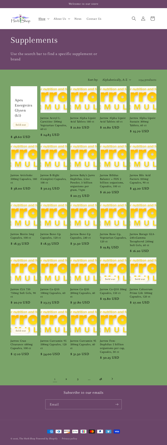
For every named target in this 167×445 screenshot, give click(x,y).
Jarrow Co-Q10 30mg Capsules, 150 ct (113, 291)
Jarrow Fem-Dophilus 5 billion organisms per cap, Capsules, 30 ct (112, 346)
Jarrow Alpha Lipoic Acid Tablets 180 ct (83, 119)
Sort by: (93, 79)
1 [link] (54, 379)
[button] (43, 18)
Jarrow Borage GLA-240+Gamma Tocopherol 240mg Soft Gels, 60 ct (142, 240)
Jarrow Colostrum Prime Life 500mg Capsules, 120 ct (141, 293)
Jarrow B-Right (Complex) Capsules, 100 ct (53, 179)
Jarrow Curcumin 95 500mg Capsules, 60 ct (83, 344)
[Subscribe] (116, 404)
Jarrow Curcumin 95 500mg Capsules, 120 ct (53, 344)
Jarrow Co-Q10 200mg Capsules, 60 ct (82, 293)
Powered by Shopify (47, 438)
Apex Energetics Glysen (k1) (23, 108)
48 (100, 379)
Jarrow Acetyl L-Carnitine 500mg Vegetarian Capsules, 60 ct (53, 123)
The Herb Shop (27, 438)
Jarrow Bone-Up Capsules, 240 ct (80, 236)
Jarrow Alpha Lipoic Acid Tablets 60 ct (113, 119)
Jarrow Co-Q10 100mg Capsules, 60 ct (52, 293)
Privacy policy (69, 438)
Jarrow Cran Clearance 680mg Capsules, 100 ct (22, 344)
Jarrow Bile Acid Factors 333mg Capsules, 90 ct (140, 179)
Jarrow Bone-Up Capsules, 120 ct (50, 236)
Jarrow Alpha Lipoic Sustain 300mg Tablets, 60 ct (143, 121)
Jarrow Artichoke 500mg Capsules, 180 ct (24, 179)
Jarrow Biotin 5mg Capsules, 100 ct (22, 236)
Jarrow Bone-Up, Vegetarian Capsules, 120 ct (113, 238)
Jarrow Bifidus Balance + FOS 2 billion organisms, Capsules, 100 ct (112, 181)
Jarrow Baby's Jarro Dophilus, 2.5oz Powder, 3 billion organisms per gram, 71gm (82, 182)
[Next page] (112, 378)
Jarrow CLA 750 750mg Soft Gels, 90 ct (23, 293)
